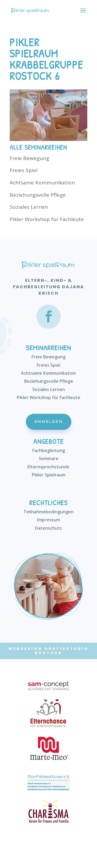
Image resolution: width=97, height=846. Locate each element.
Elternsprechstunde (48, 467)
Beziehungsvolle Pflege (38, 194)
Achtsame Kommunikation (42, 182)
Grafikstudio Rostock (62, 650)
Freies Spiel (23, 170)
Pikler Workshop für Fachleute (47, 219)
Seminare (48, 458)
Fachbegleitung (48, 450)
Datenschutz (48, 528)
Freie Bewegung (29, 158)
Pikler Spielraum (48, 475)
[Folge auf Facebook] (48, 317)
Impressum (48, 520)
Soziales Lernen (29, 206)
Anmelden (48, 421)
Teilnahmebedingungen (48, 512)
